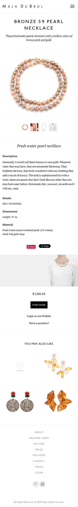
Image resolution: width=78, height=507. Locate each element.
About (39, 432)
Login (39, 472)
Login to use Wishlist (39, 316)
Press (39, 449)
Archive (38, 443)
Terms (39, 466)
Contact (39, 460)
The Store (39, 455)
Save (32, 246)
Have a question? (39, 323)
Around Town (39, 437)
